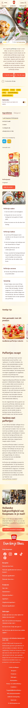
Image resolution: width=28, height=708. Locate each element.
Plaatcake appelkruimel (8, 575)
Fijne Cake (5, 588)
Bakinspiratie (23, 6)
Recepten (4, 6)
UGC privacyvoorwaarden (13, 693)
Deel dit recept (9, 75)
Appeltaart (5, 599)
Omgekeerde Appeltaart (8, 602)
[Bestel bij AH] (4, 141)
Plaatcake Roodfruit (7, 595)
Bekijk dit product (8, 187)
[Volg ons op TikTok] (21, 555)
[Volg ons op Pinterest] (4, 559)
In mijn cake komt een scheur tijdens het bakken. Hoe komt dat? (12, 616)
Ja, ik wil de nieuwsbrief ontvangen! (13, 529)
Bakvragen (14, 677)
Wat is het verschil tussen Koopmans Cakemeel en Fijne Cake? (11, 622)
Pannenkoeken (6, 591)
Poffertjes (18, 26)
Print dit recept (21, 75)
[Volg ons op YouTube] (15, 555)
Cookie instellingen (14, 667)
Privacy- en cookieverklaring (13, 683)
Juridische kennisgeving (14, 696)
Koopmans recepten (10, 26)
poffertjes (14, 48)
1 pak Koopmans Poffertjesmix (10, 118)
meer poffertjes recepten (9, 479)
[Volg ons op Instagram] (10, 555)
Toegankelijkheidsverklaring (13, 690)
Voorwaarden (13, 680)
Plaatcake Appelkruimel (8, 606)
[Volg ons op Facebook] (4, 555)
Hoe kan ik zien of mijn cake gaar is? (11, 626)
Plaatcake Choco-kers (7, 579)
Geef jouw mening (21, 42)
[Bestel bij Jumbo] (9, 141)
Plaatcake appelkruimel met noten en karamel (12, 571)
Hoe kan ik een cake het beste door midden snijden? (13, 631)
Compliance (14, 687)
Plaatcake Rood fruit (7, 566)
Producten (13, 6)
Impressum (14, 700)
